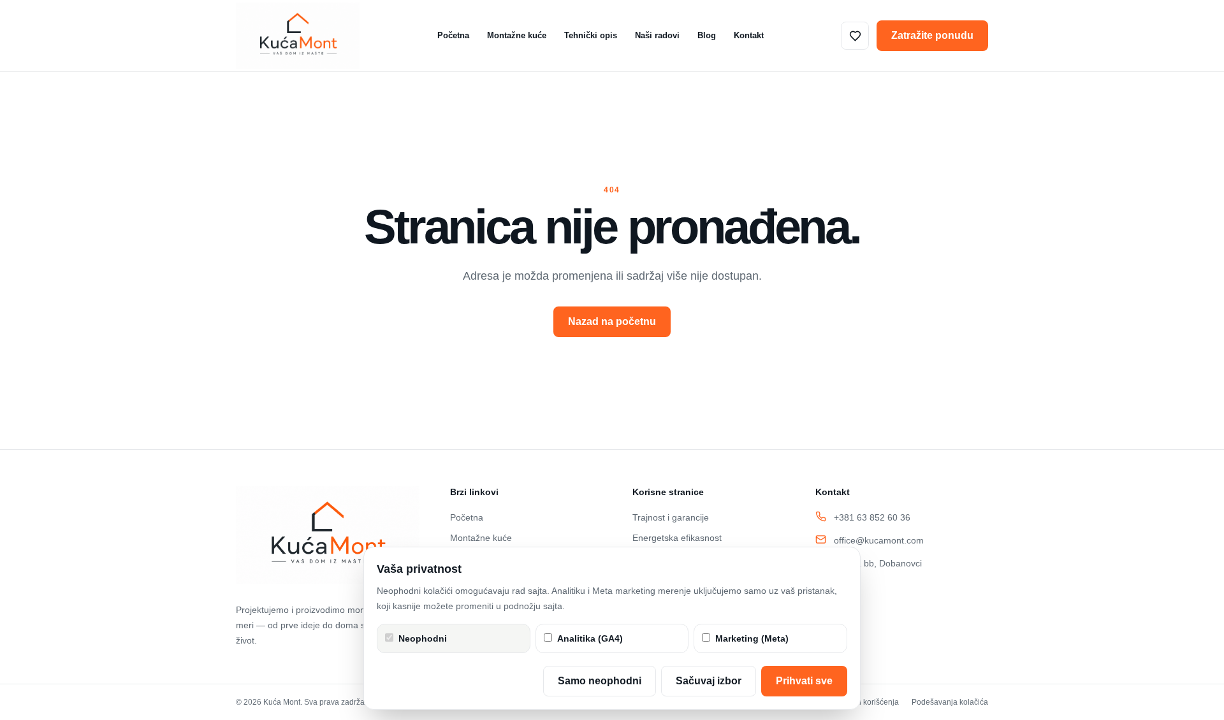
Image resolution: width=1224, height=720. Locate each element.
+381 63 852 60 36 (872, 517)
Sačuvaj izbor (708, 680)
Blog (706, 35)
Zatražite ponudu (932, 35)
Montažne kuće (516, 35)
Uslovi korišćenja (869, 702)
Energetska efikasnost (677, 538)
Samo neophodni (599, 680)
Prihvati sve (804, 680)
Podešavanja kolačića (950, 702)
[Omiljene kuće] (855, 36)
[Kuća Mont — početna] (298, 36)
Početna (453, 35)
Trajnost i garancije (670, 517)
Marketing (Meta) (752, 638)
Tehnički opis (590, 35)
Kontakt (749, 35)
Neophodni (422, 638)
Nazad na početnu (612, 321)
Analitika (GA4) (590, 638)
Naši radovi (657, 35)
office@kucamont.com (879, 540)
